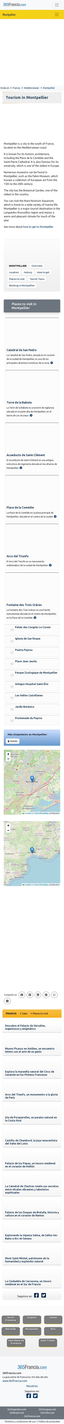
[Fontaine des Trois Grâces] (32, 587)
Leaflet (27, 813)
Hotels (14, 741)
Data (24, 1013)
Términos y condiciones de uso (20, 1421)
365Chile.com (47, 1413)
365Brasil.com (17, 1413)
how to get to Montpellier (38, 226)
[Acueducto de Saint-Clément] (32, 437)
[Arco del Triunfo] (32, 538)
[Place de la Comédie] (32, 489)
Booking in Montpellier (22, 285)
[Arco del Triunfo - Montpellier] (50, 565)
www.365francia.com (14, 1380)
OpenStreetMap (41, 813)
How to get (43, 272)
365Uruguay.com (47, 1409)
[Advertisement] (32, 52)
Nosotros (32, 1386)
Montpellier (9, 14)
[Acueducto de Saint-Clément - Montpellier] (21, 467)
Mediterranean (31, 88)
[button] (32, 779)
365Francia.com (32, 1416)
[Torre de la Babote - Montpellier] (31, 415)
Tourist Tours (37, 279)
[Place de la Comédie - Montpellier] (55, 516)
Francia (16, 88)
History (28, 272)
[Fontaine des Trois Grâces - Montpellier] (35, 617)
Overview (37, 265)
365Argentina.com (16, 1409)
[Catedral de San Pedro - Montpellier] (51, 362)
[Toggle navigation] (56, 5)
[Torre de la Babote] (32, 384)
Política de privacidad (49, 1421)
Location (14, 272)
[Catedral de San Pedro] (32, 332)
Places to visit (17, 279)
